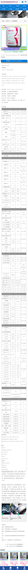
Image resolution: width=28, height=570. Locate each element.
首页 (3, 5)
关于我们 (10, 9)
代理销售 (17, 5)
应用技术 (24, 5)
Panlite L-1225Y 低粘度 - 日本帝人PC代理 (4, 563)
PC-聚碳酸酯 (14, 21)
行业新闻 (3, 9)
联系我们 (17, 9)
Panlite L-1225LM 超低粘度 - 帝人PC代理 (14, 563)
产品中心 (10, 5)
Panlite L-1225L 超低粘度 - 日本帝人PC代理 (24, 563)
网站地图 (24, 9)
